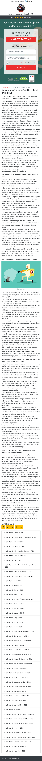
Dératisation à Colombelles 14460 (15, 700)
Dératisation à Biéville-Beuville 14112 (16, 650)
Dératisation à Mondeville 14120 (15, 691)
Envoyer (21, 67)
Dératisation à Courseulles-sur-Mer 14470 (18, 719)
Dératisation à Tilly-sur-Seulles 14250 (17, 673)
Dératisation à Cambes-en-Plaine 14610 (17, 572)
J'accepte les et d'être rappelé (22, 63)
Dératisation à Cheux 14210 (13, 581)
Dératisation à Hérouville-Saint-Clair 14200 (18, 659)
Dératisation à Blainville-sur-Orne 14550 (17, 696)
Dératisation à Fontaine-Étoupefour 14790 (18, 599)
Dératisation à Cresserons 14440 (15, 668)
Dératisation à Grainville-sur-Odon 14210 (18, 654)
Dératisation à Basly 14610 (13, 618)
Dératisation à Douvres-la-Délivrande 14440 (19, 631)
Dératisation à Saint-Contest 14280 (16, 556)
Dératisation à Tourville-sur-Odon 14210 (17, 641)
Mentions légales (14, 758)
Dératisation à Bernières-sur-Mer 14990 (17, 742)
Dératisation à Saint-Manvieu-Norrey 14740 (19, 551)
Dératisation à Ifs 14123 (12, 710)
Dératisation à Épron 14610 (13, 585)
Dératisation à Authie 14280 (13, 533)
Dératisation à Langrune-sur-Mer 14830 (17, 733)
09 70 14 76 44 (22, 39)
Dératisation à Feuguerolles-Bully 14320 (17, 682)
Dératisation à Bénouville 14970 (14, 746)
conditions (21, 63)
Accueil (4, 758)
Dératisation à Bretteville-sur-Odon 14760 (18, 576)
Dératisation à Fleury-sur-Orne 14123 (16, 636)
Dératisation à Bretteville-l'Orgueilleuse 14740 (20, 537)
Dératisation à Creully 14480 (13, 622)
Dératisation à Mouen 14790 (13, 590)
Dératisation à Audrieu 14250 (14, 645)
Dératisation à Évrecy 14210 (13, 728)
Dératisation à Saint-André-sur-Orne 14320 (19, 714)
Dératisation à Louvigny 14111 (14, 613)
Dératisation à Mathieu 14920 (14, 608)
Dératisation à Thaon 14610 (13, 560)
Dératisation (5, 87)
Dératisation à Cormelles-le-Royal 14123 (18, 687)
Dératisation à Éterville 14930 (14, 604)
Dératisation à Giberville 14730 (14, 751)
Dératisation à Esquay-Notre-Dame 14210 (18, 664)
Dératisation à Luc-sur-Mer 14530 (15, 705)
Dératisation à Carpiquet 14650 (14, 546)
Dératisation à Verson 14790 (13, 595)
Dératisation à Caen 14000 (13, 627)
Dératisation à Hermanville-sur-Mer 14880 (18, 723)
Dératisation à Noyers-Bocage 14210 (16, 677)
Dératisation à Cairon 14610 (13, 542)
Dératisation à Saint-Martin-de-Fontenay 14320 (20, 737)
